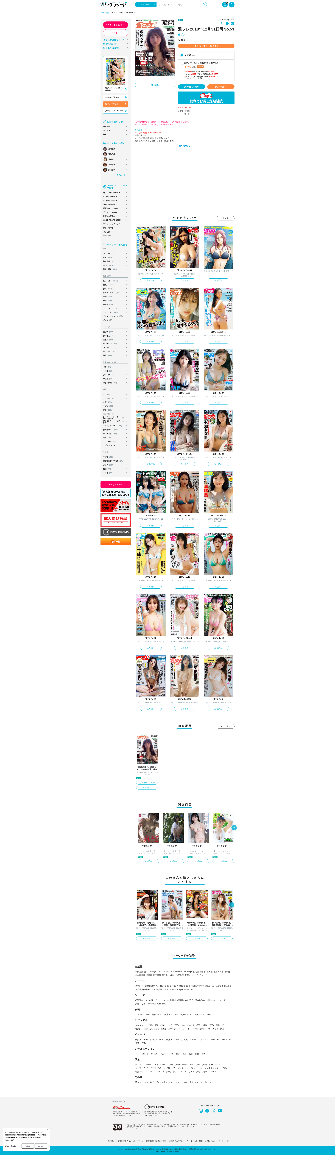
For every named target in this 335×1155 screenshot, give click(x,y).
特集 (105, 134)
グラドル (110, 394)
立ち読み (155, 85)
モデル (108, 406)
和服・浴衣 (110, 269)
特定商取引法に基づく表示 (156, 1141)
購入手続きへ (220, 87)
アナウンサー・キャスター (114, 422)
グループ (109, 375)
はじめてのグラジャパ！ (116, 40)
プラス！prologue (110, 212)
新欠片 (165, 975)
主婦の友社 (218, 972)
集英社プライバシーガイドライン (130, 1141)
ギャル (108, 320)
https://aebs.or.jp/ (132, 1128)
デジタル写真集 (112, 97)
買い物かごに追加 (191, 87)
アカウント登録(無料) (115, 25)
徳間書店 (157, 975)
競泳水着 (109, 261)
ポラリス (106, 232)
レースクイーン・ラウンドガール (114, 418)
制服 (108, 257)
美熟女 (108, 340)
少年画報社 (140, 975)
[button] (234, 828)
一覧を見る (225, 218)
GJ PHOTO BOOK (110, 200)
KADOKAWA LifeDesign (181, 972)
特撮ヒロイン (111, 430)
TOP (102, 13)
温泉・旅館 (110, 383)
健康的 (108, 304)
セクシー (110, 351)
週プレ (108, 13)
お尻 (108, 289)
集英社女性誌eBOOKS (145, 989)
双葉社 (188, 975)
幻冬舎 (203, 972)
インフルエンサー (113, 426)
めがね (108, 265)
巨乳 (108, 285)
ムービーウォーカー (200, 975)
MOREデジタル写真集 (201, 986)
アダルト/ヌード (109, 445)
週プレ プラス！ (112, 104)
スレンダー (111, 281)
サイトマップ (223, 1141)
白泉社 (172, 975)
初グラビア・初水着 (113, 461)
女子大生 (109, 414)
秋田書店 (139, 972)
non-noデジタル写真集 (221, 986)
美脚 (108, 297)
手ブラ (108, 457)
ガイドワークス (151, 972)
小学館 (227, 972)
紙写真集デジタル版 (110, 208)
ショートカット (112, 293)
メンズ (108, 465)
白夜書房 (180, 975)
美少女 (108, 332)
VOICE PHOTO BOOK (112, 220)
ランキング (107, 130)
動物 (107, 469)
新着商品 (106, 127)
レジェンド (110, 434)
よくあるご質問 (112, 48)
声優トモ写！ (108, 228)
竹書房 (149, 975)
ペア (107, 367)
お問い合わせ (210, 1141)
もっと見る (225, 726)
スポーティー (111, 312)
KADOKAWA (164, 972)
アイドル (109, 398)
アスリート (110, 441)
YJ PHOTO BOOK (110, 197)
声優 (108, 410)
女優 (108, 402)
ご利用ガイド (111, 44)
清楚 (108, 355)
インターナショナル (113, 316)
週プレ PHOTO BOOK (111, 193)
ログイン (115, 33)
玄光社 (196, 972)
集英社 (210, 972)
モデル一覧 (121, 175)
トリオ (108, 371)
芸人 (107, 438)
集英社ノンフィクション (167, 989)
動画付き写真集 (109, 216)
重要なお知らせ (115, 484)
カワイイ (110, 347)
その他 (108, 473)
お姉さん (109, 336)
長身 (108, 300)
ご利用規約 (111, 1141)
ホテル (108, 379)
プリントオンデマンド (111, 224)
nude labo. (107, 236)
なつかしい (110, 344)
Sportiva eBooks (109, 204)
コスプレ (109, 253)
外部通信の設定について (178, 1141)
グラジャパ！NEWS (114, 111)
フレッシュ (110, 308)
